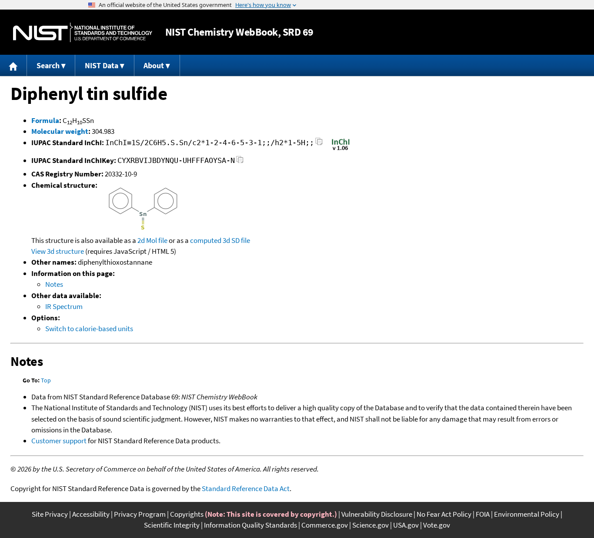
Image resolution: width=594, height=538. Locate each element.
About (153, 65)
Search (48, 65)
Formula (45, 120)
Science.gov (370, 525)
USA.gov (406, 525)
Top (46, 380)
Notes (54, 284)
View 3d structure (57, 251)
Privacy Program (140, 514)
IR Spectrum (64, 306)
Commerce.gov (324, 525)
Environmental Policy (526, 514)
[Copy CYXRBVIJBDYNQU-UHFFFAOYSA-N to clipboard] (240, 162)
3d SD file (236, 240)
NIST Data (101, 65)
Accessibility (91, 514)
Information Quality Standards (250, 525)
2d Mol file (152, 240)
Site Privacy (50, 514)
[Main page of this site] (13, 65)
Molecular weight (59, 131)
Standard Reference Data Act (246, 488)
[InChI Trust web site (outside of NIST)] (340, 149)
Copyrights (187, 514)
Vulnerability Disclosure (376, 514)
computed (205, 240)
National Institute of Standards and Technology (82, 32)
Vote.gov (436, 525)
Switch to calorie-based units (89, 328)
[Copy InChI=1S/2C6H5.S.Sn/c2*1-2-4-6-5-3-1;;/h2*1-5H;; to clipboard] (319, 144)
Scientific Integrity (172, 525)
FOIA (483, 514)
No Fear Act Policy (444, 514)
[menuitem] (13, 65)
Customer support (59, 440)
